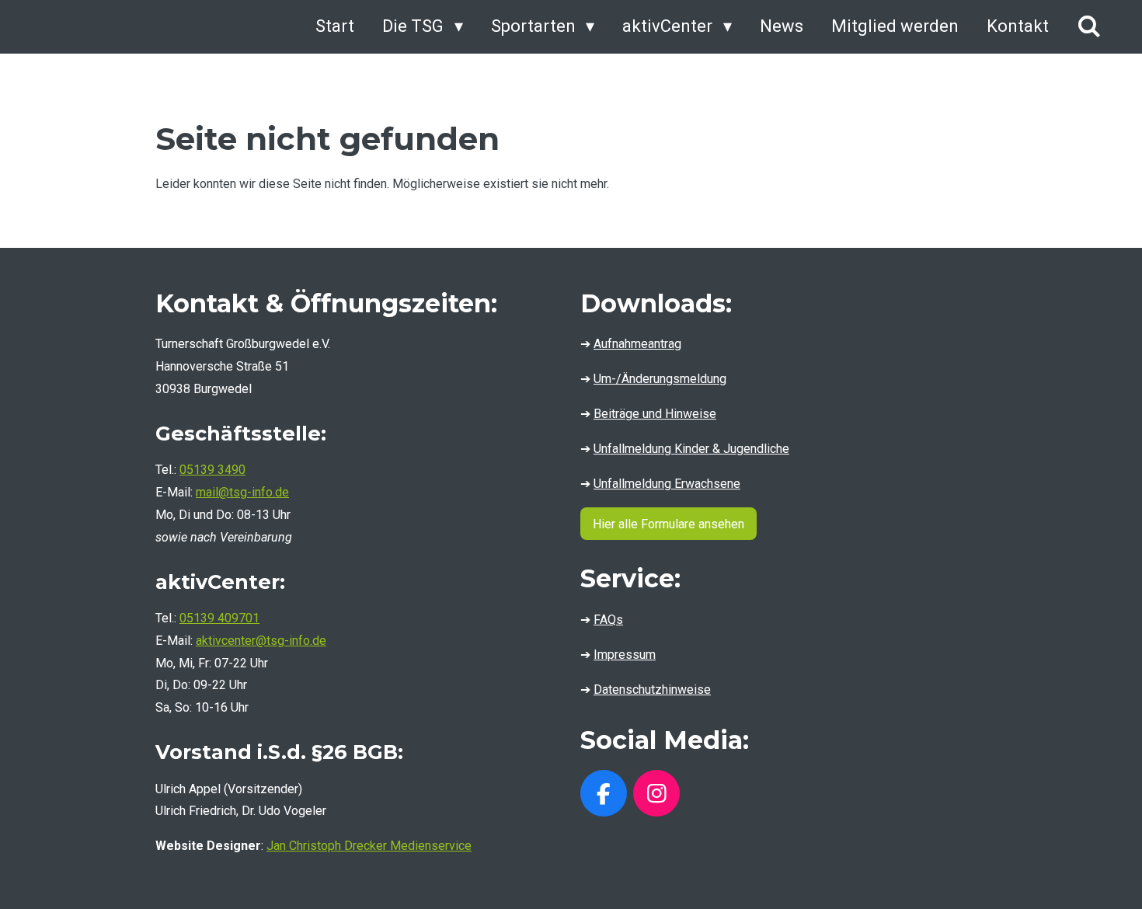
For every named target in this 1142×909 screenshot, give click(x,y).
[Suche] (1089, 27)
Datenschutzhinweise (652, 689)
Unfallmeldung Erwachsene (667, 483)
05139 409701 (219, 618)
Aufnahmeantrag (637, 343)
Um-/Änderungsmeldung (660, 378)
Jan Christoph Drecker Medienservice (369, 845)
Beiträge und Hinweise (655, 413)
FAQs (608, 619)
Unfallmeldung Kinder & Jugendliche (691, 448)
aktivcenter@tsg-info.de (261, 640)
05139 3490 (212, 469)
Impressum (625, 654)
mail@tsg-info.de (242, 492)
